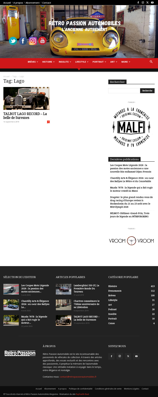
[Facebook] (138, 2)
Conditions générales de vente (108, 388)
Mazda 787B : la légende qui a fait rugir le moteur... (34, 319)
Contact (145, 388)
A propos (62, 388)
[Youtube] (152, 2)
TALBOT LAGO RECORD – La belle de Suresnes (25, 116)
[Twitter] (147, 2)
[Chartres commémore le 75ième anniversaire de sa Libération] (63, 304)
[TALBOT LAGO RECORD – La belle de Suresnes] (26, 98)
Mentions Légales (131, 388)
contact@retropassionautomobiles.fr (78, 376)
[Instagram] (143, 2)
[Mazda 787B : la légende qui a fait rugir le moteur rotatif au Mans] (11, 320)
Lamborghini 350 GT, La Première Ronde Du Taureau (86, 288)
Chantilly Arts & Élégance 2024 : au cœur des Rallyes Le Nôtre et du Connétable (132, 180)
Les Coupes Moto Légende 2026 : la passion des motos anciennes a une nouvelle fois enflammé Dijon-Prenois (130, 168)
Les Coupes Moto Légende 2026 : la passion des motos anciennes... (35, 288)
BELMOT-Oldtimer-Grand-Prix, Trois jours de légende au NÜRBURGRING (129, 215)
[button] (151, 62)
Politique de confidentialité (80, 388)
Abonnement (50, 388)
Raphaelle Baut (82, 394)
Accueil (6, 76)
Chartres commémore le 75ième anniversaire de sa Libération (87, 304)
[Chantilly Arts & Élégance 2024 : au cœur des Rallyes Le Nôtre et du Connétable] (11, 304)
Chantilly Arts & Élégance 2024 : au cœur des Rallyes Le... (35, 304)
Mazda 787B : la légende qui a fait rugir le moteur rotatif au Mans (131, 189)
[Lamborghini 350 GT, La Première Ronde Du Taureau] (63, 289)
